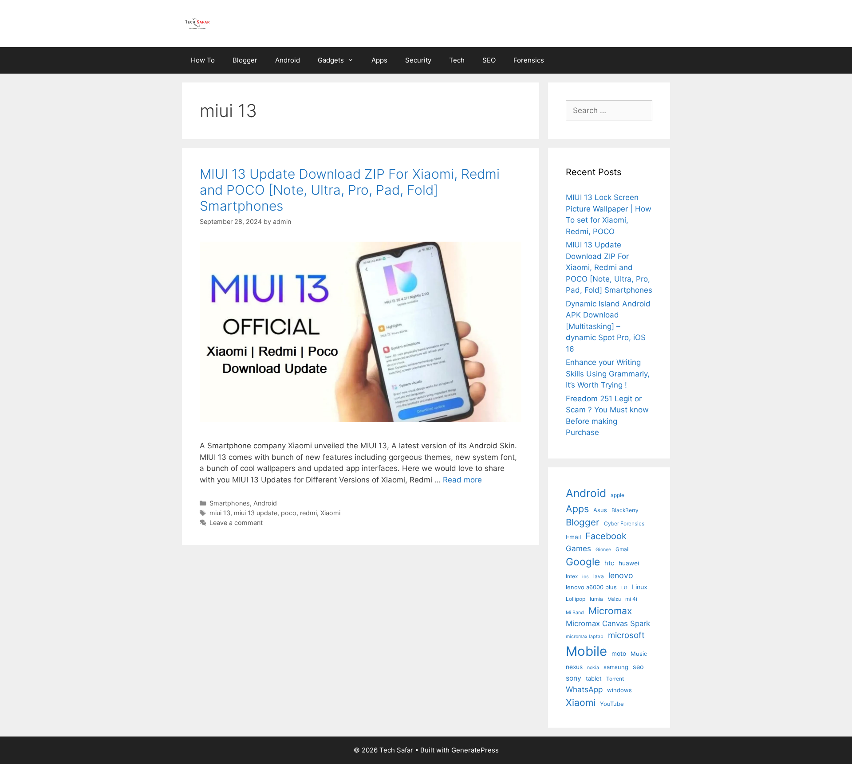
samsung (616, 666)
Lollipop (575, 599)
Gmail (622, 549)
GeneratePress (475, 750)
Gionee (603, 549)
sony (573, 678)
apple (617, 495)
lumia (596, 599)
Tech (457, 60)
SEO (489, 60)
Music (639, 653)
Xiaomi (330, 513)
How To (203, 60)
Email (573, 537)
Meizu (614, 599)
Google (583, 562)
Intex (572, 576)
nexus (574, 666)
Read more (462, 479)
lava (598, 576)
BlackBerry (625, 510)
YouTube (612, 703)
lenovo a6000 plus (591, 587)
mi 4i (631, 599)
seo (638, 666)
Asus (600, 509)
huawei (629, 563)
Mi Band (575, 612)
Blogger (245, 60)
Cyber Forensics (624, 523)
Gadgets (331, 60)
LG (624, 588)
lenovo (620, 575)
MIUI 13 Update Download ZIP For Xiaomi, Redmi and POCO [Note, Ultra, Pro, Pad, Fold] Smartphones (350, 190)
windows (619, 689)
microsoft (626, 635)
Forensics (528, 60)
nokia (593, 667)
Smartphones (229, 503)
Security (418, 60)
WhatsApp (584, 689)
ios (585, 577)
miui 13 (219, 513)
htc (609, 563)
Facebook (606, 536)
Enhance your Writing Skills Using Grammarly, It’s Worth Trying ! (608, 373)
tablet (594, 678)
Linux (639, 587)
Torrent (615, 678)
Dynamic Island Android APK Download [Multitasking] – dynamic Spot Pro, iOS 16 (608, 326)
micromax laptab (585, 636)
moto (618, 653)
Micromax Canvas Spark (608, 623)
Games (578, 548)
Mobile (586, 651)
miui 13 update (255, 513)
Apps (379, 60)
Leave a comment (236, 522)
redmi (308, 513)
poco (288, 513)
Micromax (610, 610)
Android (287, 60)
